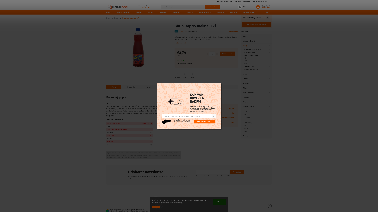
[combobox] (189, 116)
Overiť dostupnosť (204, 121)
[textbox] (181, 116)
